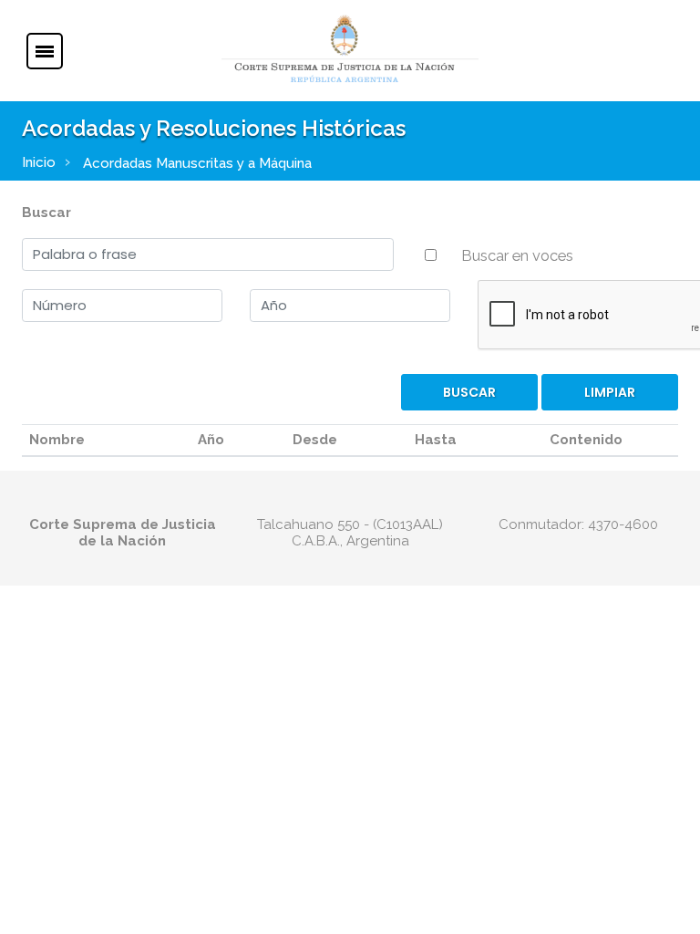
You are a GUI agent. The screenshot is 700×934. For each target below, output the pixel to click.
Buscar (46, 212)
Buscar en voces (517, 255)
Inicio (39, 162)
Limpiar (609, 392)
